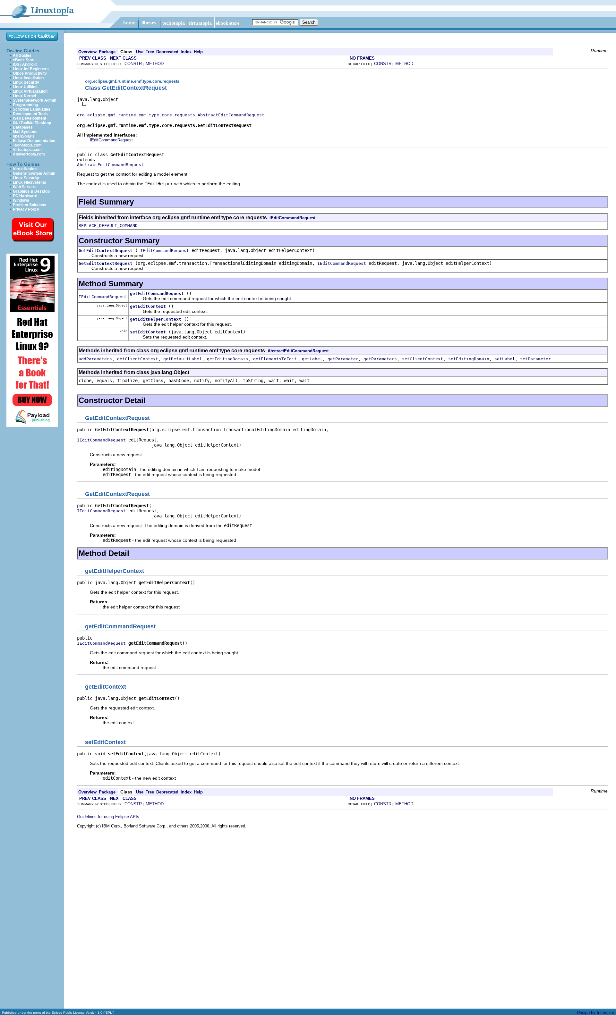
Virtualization (25, 169)
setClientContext (422, 359)
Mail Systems (25, 132)
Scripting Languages (31, 109)
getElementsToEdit (275, 359)
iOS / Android (25, 64)
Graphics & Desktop (31, 191)
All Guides (22, 55)
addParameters (95, 359)
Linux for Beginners (31, 69)
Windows (21, 200)
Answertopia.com (29, 154)
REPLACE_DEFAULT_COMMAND (108, 225)
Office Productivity (30, 73)
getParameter (343, 359)
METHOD (155, 63)
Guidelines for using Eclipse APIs (108, 816)
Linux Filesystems (29, 182)
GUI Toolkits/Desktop (32, 123)
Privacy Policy (26, 209)
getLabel (312, 359)
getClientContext (137, 359)
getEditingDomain (227, 359)
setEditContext (148, 332)
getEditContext (148, 306)
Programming (25, 105)
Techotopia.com (27, 145)
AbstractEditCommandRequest (110, 164)
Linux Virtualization (30, 91)
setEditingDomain (468, 359)
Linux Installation (28, 78)
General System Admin (34, 173)
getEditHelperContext (155, 319)
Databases (23, 127)
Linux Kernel (24, 96)
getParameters (380, 359)
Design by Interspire (595, 1012)
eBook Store (24, 60)
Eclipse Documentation (34, 140)
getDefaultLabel (182, 359)
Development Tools (30, 114)
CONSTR (133, 63)
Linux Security (26, 82)
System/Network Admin (34, 100)
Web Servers (25, 187)
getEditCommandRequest (157, 293)
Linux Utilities (25, 87)
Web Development (29, 118)
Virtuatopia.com (27, 149)
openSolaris (24, 136)
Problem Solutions (29, 205)
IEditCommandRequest (111, 140)
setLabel (504, 359)
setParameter (535, 359)
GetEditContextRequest (106, 250)
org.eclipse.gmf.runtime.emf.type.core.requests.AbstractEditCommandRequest (170, 115)
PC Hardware (25, 196)
